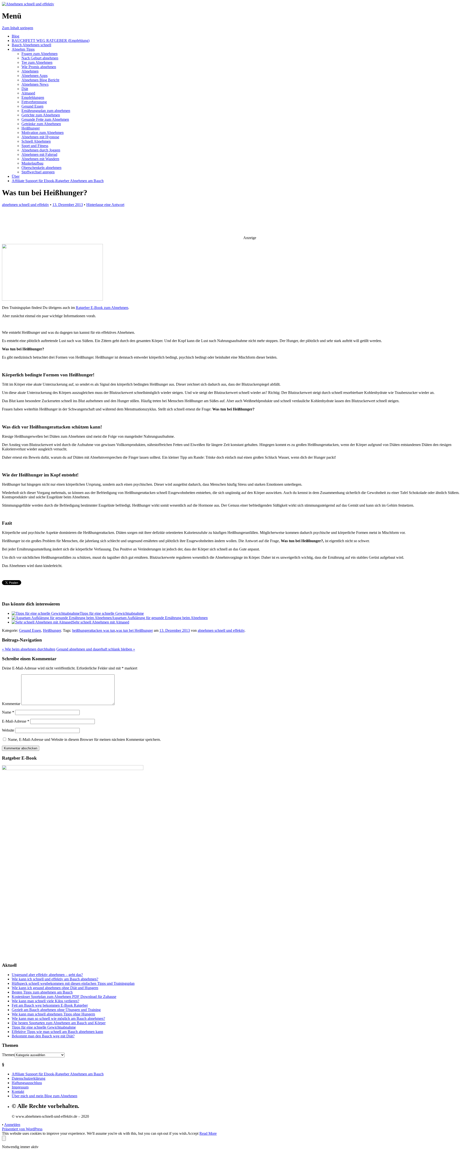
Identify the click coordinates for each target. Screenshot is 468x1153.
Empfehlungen (32, 97)
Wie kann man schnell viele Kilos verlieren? (45, 1001)
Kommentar (11, 704)
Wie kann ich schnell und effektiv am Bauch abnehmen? (55, 979)
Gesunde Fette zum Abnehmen (45, 119)
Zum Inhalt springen (17, 28)
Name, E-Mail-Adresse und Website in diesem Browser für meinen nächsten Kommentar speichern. (84, 739)
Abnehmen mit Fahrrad (39, 154)
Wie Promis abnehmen (38, 67)
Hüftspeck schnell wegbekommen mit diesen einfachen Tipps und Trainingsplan (73, 983)
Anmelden (12, 1125)
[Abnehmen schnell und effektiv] (28, 4)
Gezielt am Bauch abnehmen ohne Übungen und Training (56, 1010)
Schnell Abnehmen (36, 141)
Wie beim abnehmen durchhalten (28, 649)
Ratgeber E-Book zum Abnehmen (102, 308)
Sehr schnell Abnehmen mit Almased (100, 622)
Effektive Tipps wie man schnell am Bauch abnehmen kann (57, 1032)
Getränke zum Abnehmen (41, 124)
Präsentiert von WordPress (22, 1129)
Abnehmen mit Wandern (40, 159)
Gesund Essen (32, 106)
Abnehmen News (35, 84)
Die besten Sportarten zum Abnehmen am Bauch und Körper (59, 1023)
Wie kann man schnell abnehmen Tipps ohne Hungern (53, 1014)
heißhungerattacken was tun (93, 630)
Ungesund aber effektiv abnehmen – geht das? (47, 975)
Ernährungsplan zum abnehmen (45, 111)
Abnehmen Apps (34, 76)
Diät (24, 89)
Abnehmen (30, 71)
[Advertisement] (227, 224)
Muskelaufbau (32, 163)
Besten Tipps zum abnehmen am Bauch (42, 992)
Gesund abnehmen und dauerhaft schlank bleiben (95, 649)
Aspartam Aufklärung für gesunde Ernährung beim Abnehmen (160, 618)
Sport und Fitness (34, 146)
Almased (28, 93)
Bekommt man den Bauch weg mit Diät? (43, 1036)
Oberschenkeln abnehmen (41, 168)
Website (8, 730)
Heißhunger (30, 128)
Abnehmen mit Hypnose (40, 137)
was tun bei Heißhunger (134, 630)
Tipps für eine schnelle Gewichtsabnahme (112, 613)
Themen (8, 1055)
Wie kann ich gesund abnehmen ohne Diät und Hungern (55, 988)
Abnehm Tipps (23, 49)
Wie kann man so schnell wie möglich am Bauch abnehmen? (58, 1018)
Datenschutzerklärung (28, 1078)
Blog (15, 36)
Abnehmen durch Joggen (40, 150)
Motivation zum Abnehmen (42, 132)
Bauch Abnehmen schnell (31, 45)
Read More (208, 1133)
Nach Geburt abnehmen (39, 58)
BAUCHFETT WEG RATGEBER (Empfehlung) (50, 40)
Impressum (20, 1087)
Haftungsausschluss (27, 1083)
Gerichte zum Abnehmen (40, 115)
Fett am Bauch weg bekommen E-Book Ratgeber (50, 1005)
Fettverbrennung (34, 102)
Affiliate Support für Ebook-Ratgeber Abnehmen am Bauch (58, 181)
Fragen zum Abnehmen (39, 54)
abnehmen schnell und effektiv (25, 205)
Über (16, 176)
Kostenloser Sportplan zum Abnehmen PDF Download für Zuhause (64, 997)
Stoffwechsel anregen (38, 172)
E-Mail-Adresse (15, 721)
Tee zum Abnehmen (36, 62)
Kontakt (18, 1091)
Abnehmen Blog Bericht (40, 80)
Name (8, 712)
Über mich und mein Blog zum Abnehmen (44, 1096)
